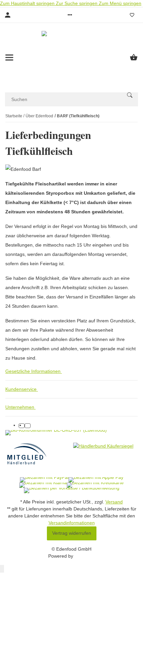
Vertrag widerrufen (71, 533)
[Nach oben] (2, 569)
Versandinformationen (72, 522)
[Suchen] (129, 95)
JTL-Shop (84, 556)
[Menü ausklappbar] (9, 57)
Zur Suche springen (77, 3)
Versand (114, 501)
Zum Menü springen (120, 3)
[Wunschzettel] (132, 15)
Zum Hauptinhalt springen (28, 3)
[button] (69, 15)
